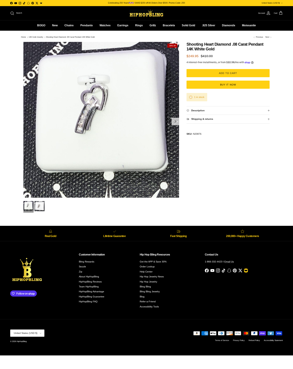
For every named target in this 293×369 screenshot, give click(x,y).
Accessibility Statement (273, 340)
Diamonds (228, 25)
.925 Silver (208, 25)
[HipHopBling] (146, 13)
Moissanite (249, 25)
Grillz (153, 25)
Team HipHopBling (89, 286)
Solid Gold (188, 25)
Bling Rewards (86, 261)
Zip (80, 271)
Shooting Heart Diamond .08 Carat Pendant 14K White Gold (70, 37)
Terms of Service (222, 340)
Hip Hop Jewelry (148, 281)
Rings (139, 25)
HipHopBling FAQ (88, 301)
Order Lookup (147, 266)
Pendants (86, 25)
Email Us (229, 261)
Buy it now (228, 84)
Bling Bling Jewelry (150, 291)
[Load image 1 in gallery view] (101, 120)
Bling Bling (145, 286)
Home (23, 37)
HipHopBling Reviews (90, 281)
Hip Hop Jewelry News (152, 276)
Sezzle (82, 266)
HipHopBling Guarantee (91, 296)
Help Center (146, 271)
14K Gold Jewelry (36, 37)
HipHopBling (22, 341)
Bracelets (169, 25)
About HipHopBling (89, 276)
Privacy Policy (239, 340)
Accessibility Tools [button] (149, 306)
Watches (105, 25)
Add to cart (228, 73)
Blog (142, 296)
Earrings (122, 25)
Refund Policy (254, 340)
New (55, 25)
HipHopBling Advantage (91, 291)
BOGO (41, 25)
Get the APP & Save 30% (153, 261)
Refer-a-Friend (148, 301)
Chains (69, 25)
